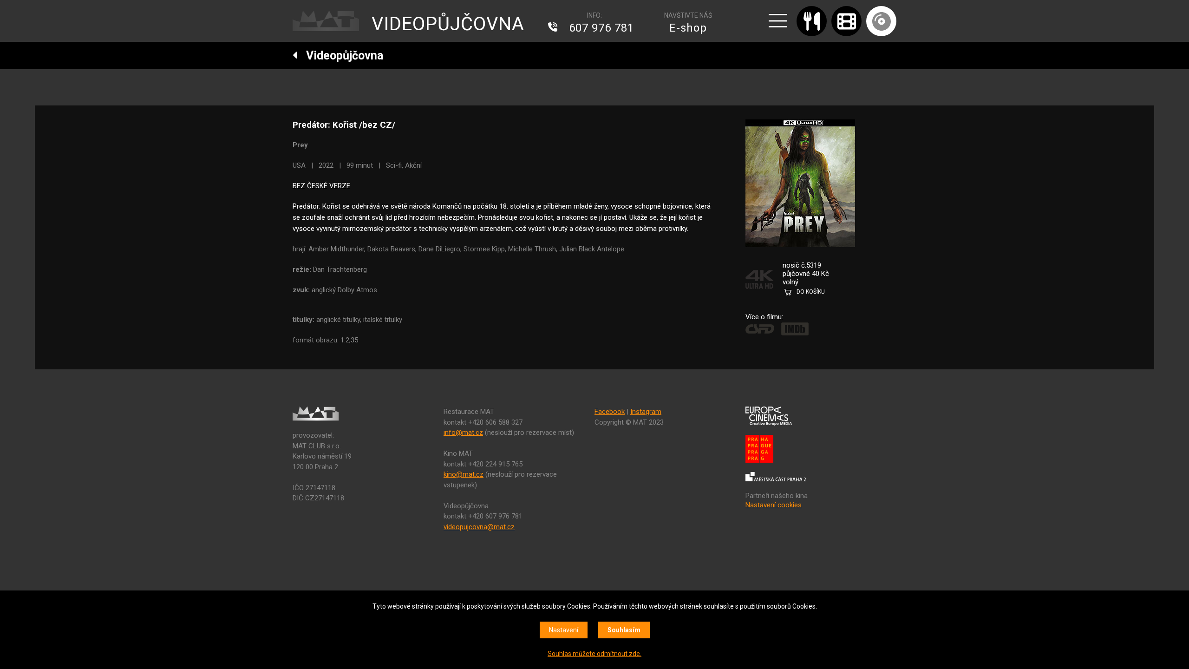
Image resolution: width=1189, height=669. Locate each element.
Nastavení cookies (773, 505)
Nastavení (563, 630)
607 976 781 (601, 27)
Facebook (609, 411)
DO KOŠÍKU (811, 292)
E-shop (688, 27)
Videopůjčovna (340, 55)
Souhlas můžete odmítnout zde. (594, 653)
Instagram (645, 411)
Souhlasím (624, 630)
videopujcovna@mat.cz (479, 527)
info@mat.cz (463, 432)
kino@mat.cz (463, 474)
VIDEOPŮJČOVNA (448, 24)
